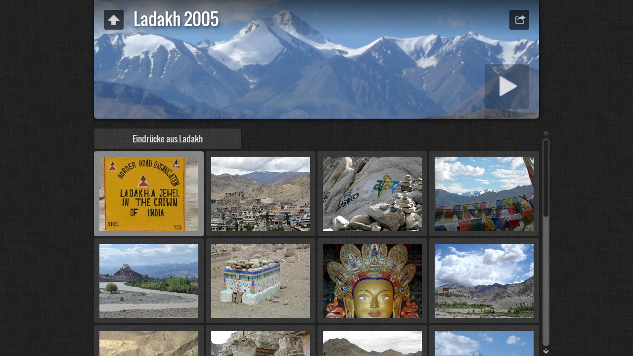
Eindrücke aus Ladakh (168, 139)
